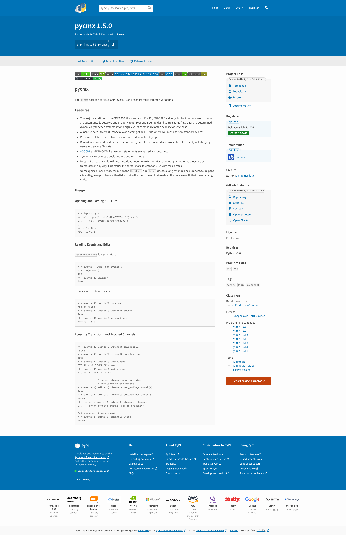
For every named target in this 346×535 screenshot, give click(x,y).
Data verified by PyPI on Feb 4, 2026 (246, 79)
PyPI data (233, 121)
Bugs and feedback (213, 454)
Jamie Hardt (243, 176)
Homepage (239, 86)
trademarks (143, 530)
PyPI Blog (171, 454)
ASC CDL (85, 151)
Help (215, 8)
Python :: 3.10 (240, 335)
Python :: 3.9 (239, 331)
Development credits (214, 473)
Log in (239, 8)
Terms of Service (249, 454)
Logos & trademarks (176, 469)
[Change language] (266, 7)
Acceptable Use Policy (252, 473)
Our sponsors (173, 473)
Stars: (238, 203)
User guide (134, 464)
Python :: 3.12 (240, 343)
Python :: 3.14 (240, 351)
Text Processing (241, 370)
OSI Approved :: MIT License (248, 316)
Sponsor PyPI (210, 469)
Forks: (238, 209)
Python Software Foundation (90, 457)
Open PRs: (240, 220)
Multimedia (238, 362)
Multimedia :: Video (243, 366)
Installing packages (139, 454)
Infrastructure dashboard (179, 459)
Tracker (237, 97)
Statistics (171, 464)
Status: (92, 470)
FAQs (131, 473)
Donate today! (83, 479)
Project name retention (141, 469)
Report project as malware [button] (249, 381)
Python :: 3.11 (240, 339)
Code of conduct (249, 464)
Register (254, 8)
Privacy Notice (248, 469)
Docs (227, 8)
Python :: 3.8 (239, 327)
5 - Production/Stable (245, 305)
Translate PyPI (210, 464)
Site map (234, 530)
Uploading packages (140, 459)
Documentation (241, 106)
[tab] (87, 61)
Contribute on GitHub (214, 459)
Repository (239, 91)
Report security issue (251, 459)
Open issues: (242, 215)
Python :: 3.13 (240, 347)
